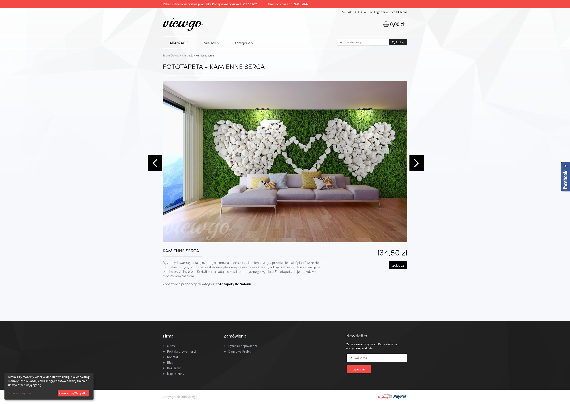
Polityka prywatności (181, 351)
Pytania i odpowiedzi (242, 346)
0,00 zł (397, 24)
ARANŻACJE (179, 42)
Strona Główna (171, 55)
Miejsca (210, 42)
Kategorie (242, 42)
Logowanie (381, 12)
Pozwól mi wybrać (19, 393)
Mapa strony (175, 374)
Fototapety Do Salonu (233, 284)
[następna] (415, 162)
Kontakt (172, 357)
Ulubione (401, 12)
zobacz (398, 265)
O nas (171, 346)
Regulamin (174, 368)
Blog (170, 362)
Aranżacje (187, 55)
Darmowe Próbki (239, 351)
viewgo (182, 22)
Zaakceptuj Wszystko (73, 393)
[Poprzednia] (154, 162)
